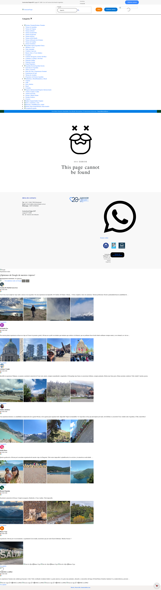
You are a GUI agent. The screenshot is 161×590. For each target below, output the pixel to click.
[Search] (78, 10)
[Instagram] (136, 253)
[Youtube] (131, 258)
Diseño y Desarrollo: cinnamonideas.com (80, 587)
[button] (132, 2)
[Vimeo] (136, 258)
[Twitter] (130, 253)
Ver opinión (3, 322)
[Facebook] (125, 253)
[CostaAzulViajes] (35, 9)
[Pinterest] (126, 258)
